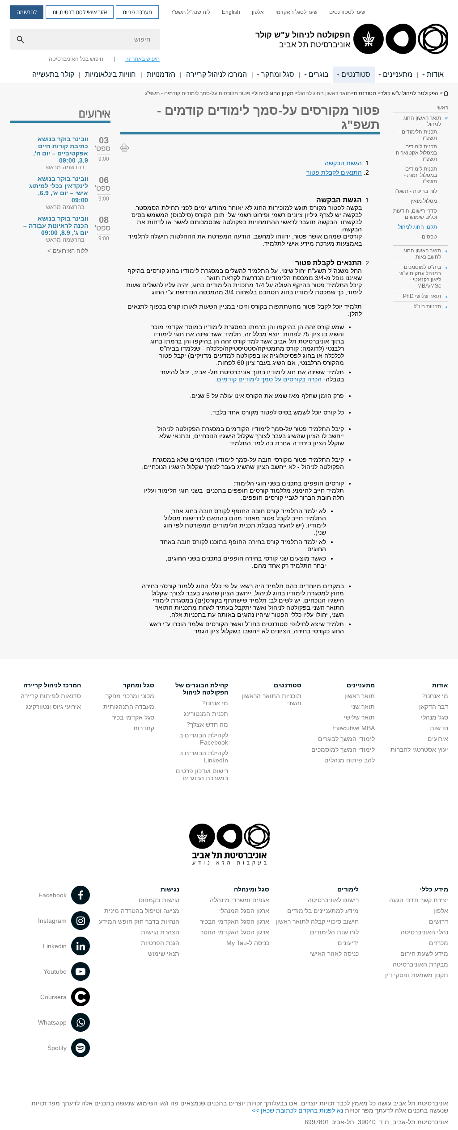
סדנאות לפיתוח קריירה (51, 695)
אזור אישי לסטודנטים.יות (79, 12)
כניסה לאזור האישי (334, 953)
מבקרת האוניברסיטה (420, 964)
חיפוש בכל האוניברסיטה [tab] (76, 59)
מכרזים (438, 942)
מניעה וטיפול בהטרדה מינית (141, 910)
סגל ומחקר (277, 74)
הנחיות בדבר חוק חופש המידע (139, 921)
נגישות (170, 889)
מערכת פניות (137, 12)
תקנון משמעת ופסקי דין (416, 975)
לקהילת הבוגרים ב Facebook (203, 739)
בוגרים (319, 74)
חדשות (439, 728)
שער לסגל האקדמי (297, 12)
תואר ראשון (359, 695)
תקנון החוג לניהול (273, 93)
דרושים (438, 921)
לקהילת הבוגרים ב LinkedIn (203, 756)
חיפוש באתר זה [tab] (142, 59)
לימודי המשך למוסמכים (343, 749)
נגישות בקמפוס (159, 900)
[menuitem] (347, 12)
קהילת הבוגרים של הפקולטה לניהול (201, 689)
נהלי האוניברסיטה (424, 932)
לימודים (348, 889)
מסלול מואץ (424, 201)
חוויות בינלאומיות (110, 74)
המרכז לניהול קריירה (216, 74)
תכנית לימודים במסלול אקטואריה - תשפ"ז (415, 152)
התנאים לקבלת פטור (334, 172)
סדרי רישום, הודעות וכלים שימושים (415, 214)
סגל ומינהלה (251, 889)
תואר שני (363, 706)
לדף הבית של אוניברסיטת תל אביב (445, 93)
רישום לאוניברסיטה (333, 900)
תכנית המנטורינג (206, 713)
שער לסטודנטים (347, 12)
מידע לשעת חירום (424, 953)
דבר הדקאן (433, 706)
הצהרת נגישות (160, 932)
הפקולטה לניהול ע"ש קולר (409, 93)
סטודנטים (355, 74)
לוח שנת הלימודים (334, 932)
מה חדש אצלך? (207, 724)
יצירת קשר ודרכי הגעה (418, 900)
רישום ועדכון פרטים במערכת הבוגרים (202, 774)
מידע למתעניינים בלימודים (323, 910)
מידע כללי (434, 889)
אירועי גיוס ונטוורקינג (53, 706)
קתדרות (143, 728)
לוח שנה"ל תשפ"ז (190, 12)
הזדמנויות (161, 74)
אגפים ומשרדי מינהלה (239, 900)
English (231, 12)
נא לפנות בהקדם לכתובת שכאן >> (297, 1110)
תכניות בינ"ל (427, 306)
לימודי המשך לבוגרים (346, 738)
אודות (435, 74)
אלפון (258, 12)
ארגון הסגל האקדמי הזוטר (234, 932)
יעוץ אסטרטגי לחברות (419, 749)
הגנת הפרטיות (160, 942)
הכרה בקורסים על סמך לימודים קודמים (269, 379)
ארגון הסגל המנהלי (244, 910)
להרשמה (27, 12)
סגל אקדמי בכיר (133, 717)
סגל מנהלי (434, 717)
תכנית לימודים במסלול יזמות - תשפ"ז (420, 175)
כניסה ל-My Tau (247, 942)
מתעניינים (397, 74)
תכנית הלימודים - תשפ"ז (418, 135)
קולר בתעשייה (53, 74)
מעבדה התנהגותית (128, 706)
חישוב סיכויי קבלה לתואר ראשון (317, 921)
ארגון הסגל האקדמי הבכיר (234, 921)
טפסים (429, 237)
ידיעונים (348, 942)
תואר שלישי (359, 717)
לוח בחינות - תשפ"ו (415, 191)
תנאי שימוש (163, 953)
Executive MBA (353, 728)
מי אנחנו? (435, 695)
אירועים (438, 738)
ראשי (442, 108)
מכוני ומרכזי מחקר (130, 695)
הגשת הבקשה (343, 163)
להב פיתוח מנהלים (349, 760)
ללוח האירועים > (67, 250)
